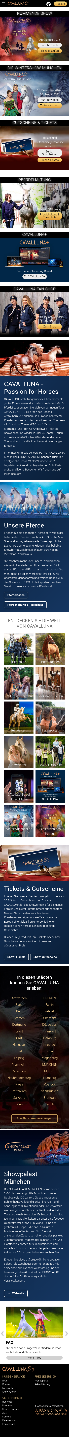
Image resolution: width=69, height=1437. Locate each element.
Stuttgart (50, 1098)
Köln (50, 1051)
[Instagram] (39, 1401)
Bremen (19, 1018)
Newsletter (8, 1388)
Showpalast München (20, 1177)
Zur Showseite (50, 45)
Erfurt (19, 1031)
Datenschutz (9, 1420)
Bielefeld (50, 1011)
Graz (19, 1038)
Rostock (49, 1084)
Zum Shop (49, 326)
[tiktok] (55, 1401)
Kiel (19, 1051)
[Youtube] (45, 1401)
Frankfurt (50, 1031)
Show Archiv (9, 1391)
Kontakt (6, 1384)
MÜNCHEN (49, 1064)
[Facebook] (35, 1401)
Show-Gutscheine (45, 957)
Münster (49, 1071)
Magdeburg (50, 1058)
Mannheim (19, 1064)
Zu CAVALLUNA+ (34, 276)
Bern (19, 1011)
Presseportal (41, 1380)
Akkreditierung (42, 1384)
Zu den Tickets (50, 160)
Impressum (8, 1424)
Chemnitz (49, 1018)
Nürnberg (49, 1078)
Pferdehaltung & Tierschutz (49, 216)
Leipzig (19, 1058)
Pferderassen (16, 595)
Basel (19, 1005)
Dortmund (19, 1024)
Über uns (7, 1405)
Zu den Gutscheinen (49, 153)
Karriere (6, 1416)
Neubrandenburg (19, 1078)
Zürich (49, 1104)
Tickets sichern (49, 105)
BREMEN (49, 998)
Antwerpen (19, 998)
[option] (34, 1333)
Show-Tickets (16, 957)
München (19, 1071)
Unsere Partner (10, 1409)
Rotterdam (19, 1091)
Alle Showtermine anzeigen (34, 1118)
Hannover (19, 1045)
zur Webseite (15, 1293)
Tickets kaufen (50, 50)
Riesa (19, 1084)
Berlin (50, 1005)
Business (7, 1401)
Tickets (60, 3)
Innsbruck (49, 1045)
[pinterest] (50, 1401)
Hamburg (49, 1038)
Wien (19, 1104)
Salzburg (19, 1098)
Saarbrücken (49, 1091)
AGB (4, 1412)
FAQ (4, 1380)
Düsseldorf (49, 1024)
